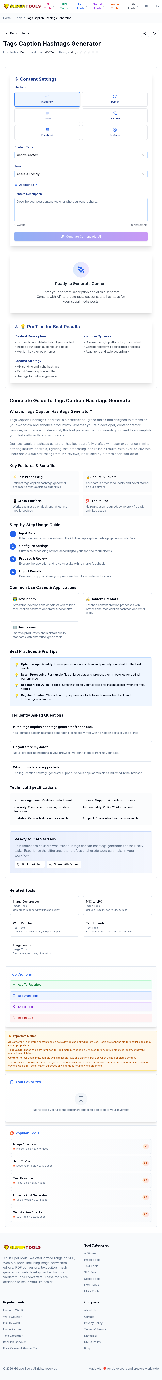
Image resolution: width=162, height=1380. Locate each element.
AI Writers (90, 1253)
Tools (18, 18)
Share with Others (66, 864)
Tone (18, 166)
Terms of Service (95, 1329)
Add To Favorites (29, 984)
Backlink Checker (14, 1342)
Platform (20, 87)
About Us (90, 1310)
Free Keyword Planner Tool (21, 1348)
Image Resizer (12, 1329)
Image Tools (92, 1259)
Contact (89, 1316)
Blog (148, 6)
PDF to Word (11, 1323)
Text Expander (13, 1335)
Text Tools (91, 1266)
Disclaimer (90, 1335)
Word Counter (12, 1316)
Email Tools (91, 1285)
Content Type (23, 147)
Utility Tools (91, 1291)
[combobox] (81, 155)
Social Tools (92, 1278)
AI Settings (26, 184)
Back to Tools (19, 33)
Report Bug (25, 1017)
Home (7, 18)
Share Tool (25, 1006)
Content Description (28, 194)
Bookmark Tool (32, 864)
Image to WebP (13, 1310)
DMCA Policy (92, 1342)
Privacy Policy (93, 1323)
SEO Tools (91, 1272)
